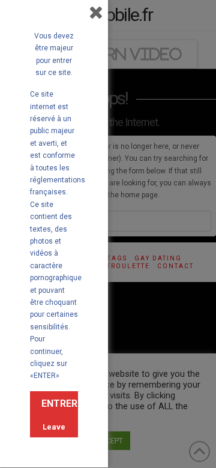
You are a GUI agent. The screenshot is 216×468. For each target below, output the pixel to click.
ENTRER (59, 403)
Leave (54, 426)
